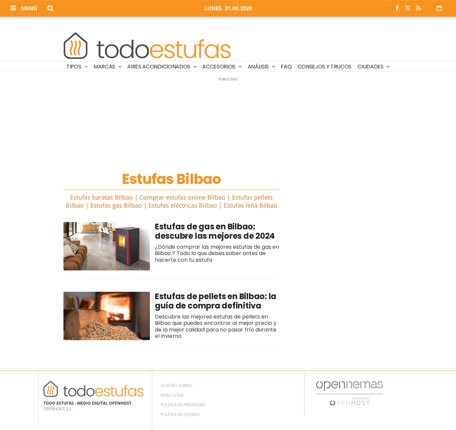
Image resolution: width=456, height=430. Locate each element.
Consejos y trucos (325, 66)
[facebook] (397, 8)
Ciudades (371, 66)
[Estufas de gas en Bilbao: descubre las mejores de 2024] (106, 246)
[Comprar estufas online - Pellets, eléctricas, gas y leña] (147, 44)
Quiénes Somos (177, 385)
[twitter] (407, 8)
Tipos (74, 66)
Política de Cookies (180, 414)
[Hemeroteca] (439, 8)
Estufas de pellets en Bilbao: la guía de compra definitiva (215, 301)
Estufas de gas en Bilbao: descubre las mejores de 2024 (215, 231)
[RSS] (418, 8)
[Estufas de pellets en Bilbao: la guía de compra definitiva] (106, 316)
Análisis (259, 66)
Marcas (105, 66)
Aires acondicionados (159, 66)
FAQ (286, 66)
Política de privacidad (183, 405)
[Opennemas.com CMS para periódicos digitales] (349, 393)
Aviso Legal (172, 395)
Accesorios (219, 66)
